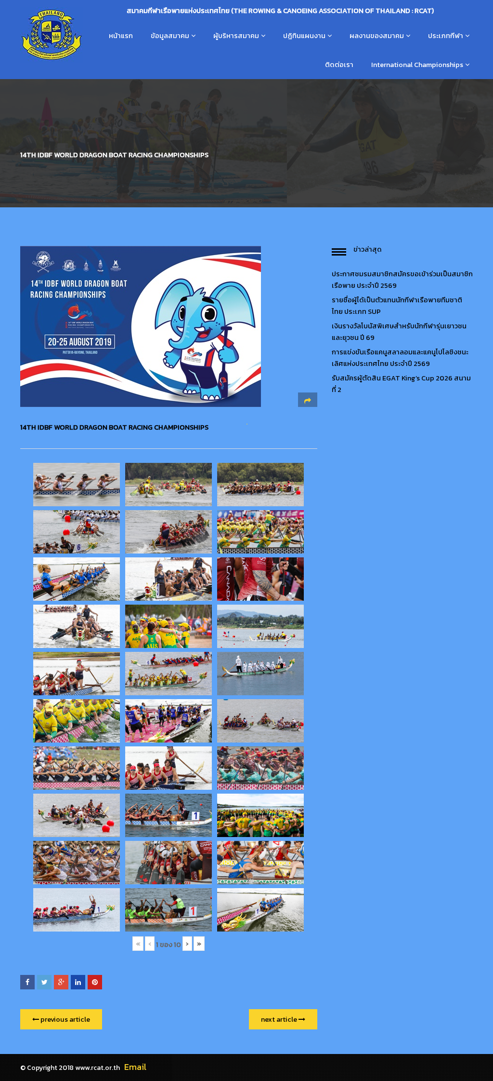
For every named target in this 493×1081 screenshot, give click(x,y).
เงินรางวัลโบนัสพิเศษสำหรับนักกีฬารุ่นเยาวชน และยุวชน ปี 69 (399, 332)
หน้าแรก (121, 35)
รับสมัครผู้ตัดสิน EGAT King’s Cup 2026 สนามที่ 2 (401, 384)
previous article (64, 1019)
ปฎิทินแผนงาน (304, 35)
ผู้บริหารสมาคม (236, 35)
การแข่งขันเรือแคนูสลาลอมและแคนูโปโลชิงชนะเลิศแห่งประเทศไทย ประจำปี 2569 (400, 358)
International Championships (417, 64)
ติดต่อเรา (339, 64)
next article (279, 1019)
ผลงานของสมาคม (377, 35)
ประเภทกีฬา (445, 35)
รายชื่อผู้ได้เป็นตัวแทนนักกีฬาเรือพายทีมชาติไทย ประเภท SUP (397, 306)
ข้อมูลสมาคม (170, 35)
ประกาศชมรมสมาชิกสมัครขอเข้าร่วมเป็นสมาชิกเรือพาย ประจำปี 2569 (402, 280)
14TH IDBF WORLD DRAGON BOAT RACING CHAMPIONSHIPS (114, 427)
